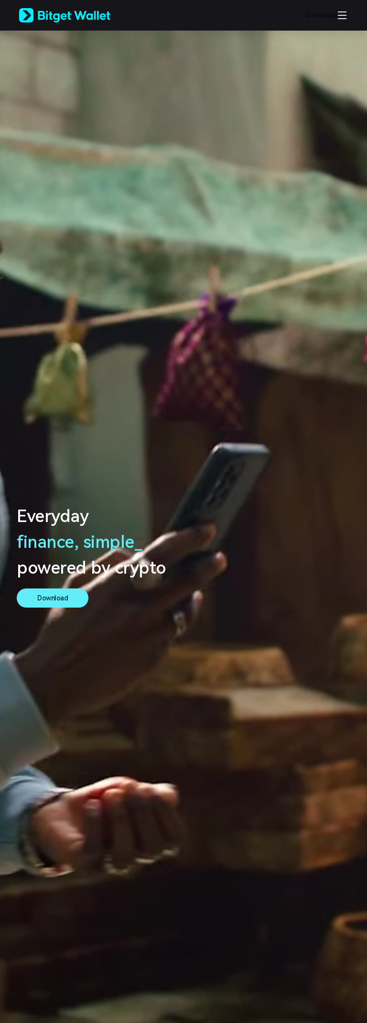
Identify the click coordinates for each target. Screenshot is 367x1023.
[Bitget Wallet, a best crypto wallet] (77, 15)
